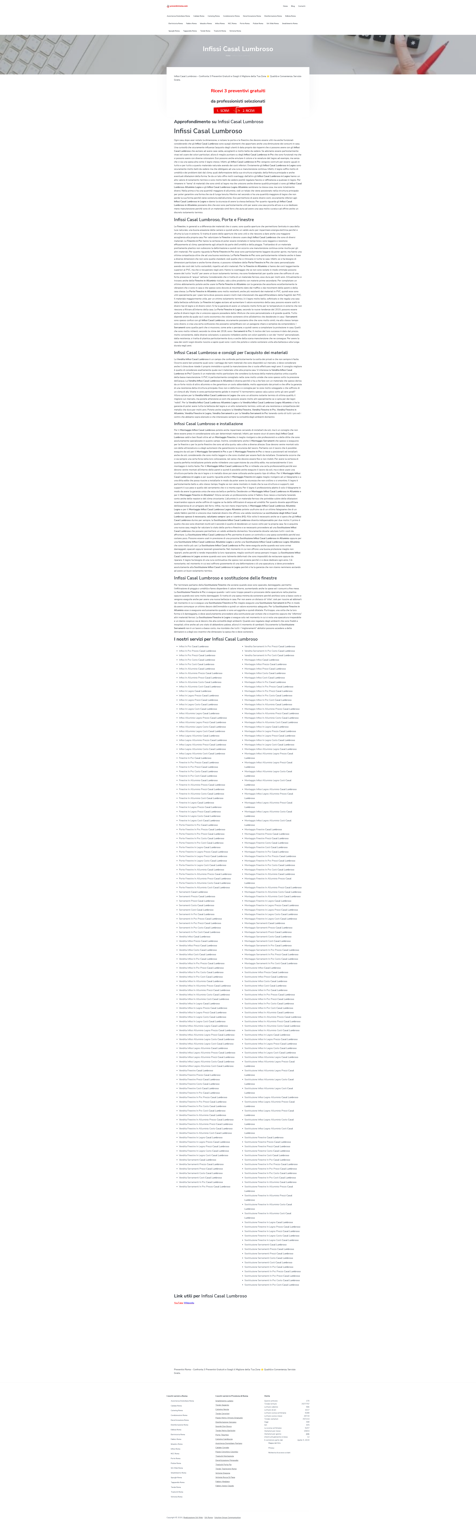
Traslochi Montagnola (224, 1456)
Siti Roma (209, 1517)
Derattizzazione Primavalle (226, 1460)
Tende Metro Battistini (225, 1430)
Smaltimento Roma (178, 1473)
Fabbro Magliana (222, 1481)
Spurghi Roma (176, 1477)
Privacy (271, 1448)
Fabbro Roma (176, 1439)
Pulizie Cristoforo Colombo (226, 1452)
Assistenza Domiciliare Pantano (228, 1443)
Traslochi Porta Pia (223, 1464)
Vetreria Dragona (222, 1473)
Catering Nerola (222, 1409)
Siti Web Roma (177, 1468)
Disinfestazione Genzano (225, 1422)
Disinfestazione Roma (179, 1425)
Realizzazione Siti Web (193, 1517)
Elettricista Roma (178, 1434)
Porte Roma (175, 1458)
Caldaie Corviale (222, 1447)
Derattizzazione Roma (180, 1420)
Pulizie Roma (176, 1463)
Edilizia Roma (176, 1430)
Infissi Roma (175, 1449)
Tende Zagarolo (222, 1405)
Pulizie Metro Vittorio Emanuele (229, 1418)
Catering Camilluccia (224, 1439)
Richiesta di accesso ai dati (279, 1452)
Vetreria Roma (176, 1497)
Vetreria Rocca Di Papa (225, 1477)
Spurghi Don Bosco (223, 1426)
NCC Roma (175, 1453)
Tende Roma (176, 1487)
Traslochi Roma (177, 1492)
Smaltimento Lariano (224, 1401)
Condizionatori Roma (179, 1415)
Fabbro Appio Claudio (224, 1486)
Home (228, 55)
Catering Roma (177, 1410)
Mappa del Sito (274, 1443)
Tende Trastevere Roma (226, 1469)
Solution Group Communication (227, 1517)
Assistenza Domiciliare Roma (182, 1401)
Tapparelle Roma (177, 1482)
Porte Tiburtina (222, 1435)
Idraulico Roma (176, 1444)
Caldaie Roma (176, 1406)
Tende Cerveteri (222, 1413)
